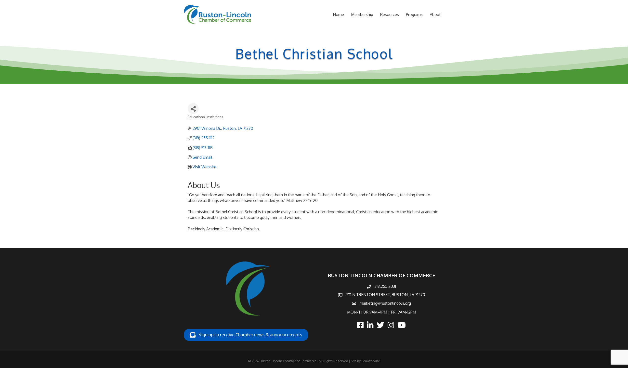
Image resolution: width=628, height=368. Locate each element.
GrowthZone (370, 361)
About (435, 14)
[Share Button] (193, 108)
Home (338, 14)
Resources (389, 14)
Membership (362, 14)
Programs (414, 14)
